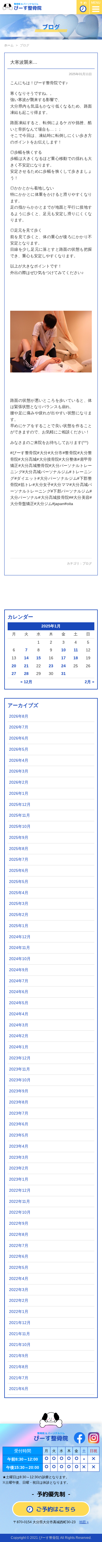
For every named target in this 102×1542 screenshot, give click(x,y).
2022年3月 (18, 1290)
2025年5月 (18, 882)
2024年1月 (18, 1047)
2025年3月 (18, 903)
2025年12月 (20, 804)
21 (26, 666)
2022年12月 (20, 1190)
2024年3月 (18, 1025)
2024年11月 (19, 948)
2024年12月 (20, 937)
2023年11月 (19, 1069)
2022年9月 (18, 1223)
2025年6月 (18, 870)
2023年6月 (18, 1124)
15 (38, 658)
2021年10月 (20, 1345)
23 (51, 666)
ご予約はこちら (56, 1509)
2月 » (89, 682)
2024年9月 (18, 970)
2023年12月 (20, 1058)
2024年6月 (18, 992)
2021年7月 (18, 1378)
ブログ (87, 563)
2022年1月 (18, 1312)
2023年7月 (18, 1113)
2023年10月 (20, 1080)
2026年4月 (18, 760)
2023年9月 (18, 1091)
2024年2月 (18, 1036)
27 (14, 674)
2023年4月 (18, 1146)
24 (63, 666)
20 (14, 666)
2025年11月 (19, 815)
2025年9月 (18, 837)
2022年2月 (18, 1300)
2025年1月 (18, 926)
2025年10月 (20, 826)
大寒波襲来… (23, 62)
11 (76, 650)
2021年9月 (18, 1356)
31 (63, 674)
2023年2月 (18, 1168)
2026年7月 (18, 727)
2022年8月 (18, 1234)
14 (26, 658)
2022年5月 (18, 1267)
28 (26, 674)
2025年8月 (18, 849)
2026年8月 (18, 716)
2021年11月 (19, 1334)
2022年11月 (19, 1201)
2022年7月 (18, 1246)
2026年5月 (18, 749)
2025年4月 (18, 893)
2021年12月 (20, 1323)
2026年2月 (18, 782)
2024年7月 (18, 981)
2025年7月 (18, 859)
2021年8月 (18, 1367)
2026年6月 (18, 738)
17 (63, 658)
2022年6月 (18, 1256)
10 (63, 650)
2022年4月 (18, 1279)
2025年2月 (18, 915)
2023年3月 (18, 1157)
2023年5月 (18, 1135)
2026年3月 (18, 771)
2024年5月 (18, 1003)
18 (75, 658)
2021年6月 (18, 1389)
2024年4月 (18, 1014)
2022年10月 (20, 1212)
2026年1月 (18, 793)
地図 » (84, 1522)
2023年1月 (18, 1179)
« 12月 (26, 682)
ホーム (9, 45)
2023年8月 (18, 1102)
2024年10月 (20, 959)
